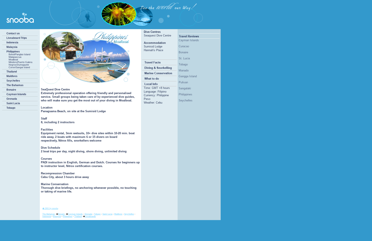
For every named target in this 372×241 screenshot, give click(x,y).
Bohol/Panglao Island (19, 54)
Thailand (11, 71)
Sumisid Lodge (153, 46)
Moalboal (13, 59)
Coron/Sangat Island (19, 67)
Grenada (11, 98)
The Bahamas (14, 85)
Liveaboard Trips (16, 37)
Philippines (13, 51)
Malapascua (15, 57)
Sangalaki (185, 88)
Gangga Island (188, 76)
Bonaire (11, 89)
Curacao (184, 46)
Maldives (11, 76)
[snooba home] (108, 27)
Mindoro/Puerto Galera (20, 62)
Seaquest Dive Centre (157, 35)
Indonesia (12, 42)
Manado (184, 70)
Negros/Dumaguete (19, 64)
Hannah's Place (153, 50)
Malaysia (11, 47)
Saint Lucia (13, 103)
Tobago (10, 107)
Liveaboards (90, 216)
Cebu (159, 102)
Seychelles (13, 80)
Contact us (13, 33)
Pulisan (183, 82)
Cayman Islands (16, 94)
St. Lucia (184, 58)
